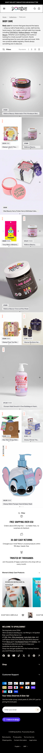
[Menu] (4, 8)
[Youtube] (13, 655)
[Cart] (39, 8)
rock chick (27, 637)
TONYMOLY (13, 32)
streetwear (19, 637)
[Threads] (29, 655)
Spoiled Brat (17, 732)
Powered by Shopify (28, 732)
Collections (13, 17)
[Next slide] (39, 84)
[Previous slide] (3, 84)
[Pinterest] (34, 655)
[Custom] (39, 655)
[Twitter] (23, 655)
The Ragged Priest (21, 642)
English (17, 746)
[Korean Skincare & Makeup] (17, 592)
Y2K (5, 637)
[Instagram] (8, 655)
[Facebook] (3, 655)
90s (13, 637)
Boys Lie (10, 642)
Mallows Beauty (24, 32)
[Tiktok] (18, 655)
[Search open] (35, 8)
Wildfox (34, 642)
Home (4, 17)
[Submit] (37, 709)
